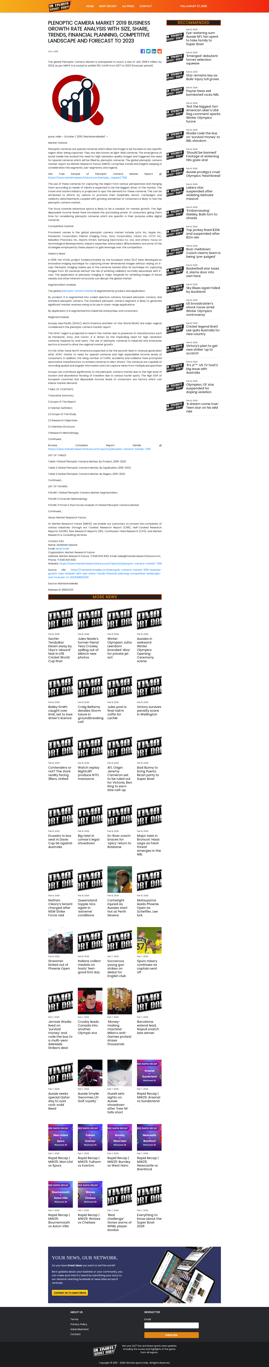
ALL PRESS (128, 6)
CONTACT (146, 6)
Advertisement (79, 1329)
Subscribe (171, 1335)
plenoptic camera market (78, 291)
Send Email (62, 548)
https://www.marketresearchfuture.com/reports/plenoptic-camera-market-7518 (99, 449)
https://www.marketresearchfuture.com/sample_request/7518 (87, 177)
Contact (75, 1334)
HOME (90, 6)
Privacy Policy (78, 1324)
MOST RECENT (108, 6)
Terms (74, 1319)
